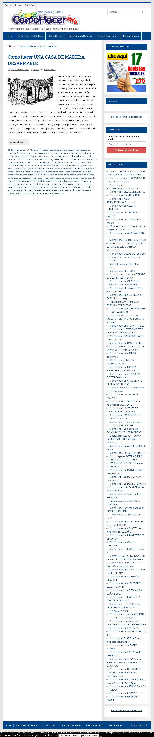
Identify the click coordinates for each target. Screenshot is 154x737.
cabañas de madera (58, 150)
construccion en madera (79, 181)
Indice (18, 5)
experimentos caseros (47, 187)
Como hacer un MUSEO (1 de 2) (126, 693)
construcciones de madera (20, 184)
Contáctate (29, 5)
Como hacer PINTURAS (122, 271)
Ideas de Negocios (108, 36)
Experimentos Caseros (80, 36)
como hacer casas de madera (78, 172)
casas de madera (70, 153)
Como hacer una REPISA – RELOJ (128, 325)
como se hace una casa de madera (56, 178)
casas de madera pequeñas (20, 159)
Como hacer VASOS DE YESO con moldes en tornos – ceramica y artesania (126, 257)
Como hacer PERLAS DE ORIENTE (128, 453)
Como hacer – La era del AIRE (126, 422)
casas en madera (26, 162)
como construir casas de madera (47, 168)
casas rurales (79, 162)
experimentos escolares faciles (31, 190)
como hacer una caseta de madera (23, 178)
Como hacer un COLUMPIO (124, 628)
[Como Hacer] (44, 24)
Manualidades (131, 36)
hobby (72, 190)
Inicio (9, 36)
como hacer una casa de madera (79, 175)
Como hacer (55, 36)
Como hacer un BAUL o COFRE (126, 343)
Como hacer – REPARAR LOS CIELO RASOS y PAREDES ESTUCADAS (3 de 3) (124, 607)
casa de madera (75, 150)
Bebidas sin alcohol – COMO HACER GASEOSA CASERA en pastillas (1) (124, 439)
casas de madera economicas (28, 156)
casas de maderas (73, 159)
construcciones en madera (45, 184)
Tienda (8, 5)
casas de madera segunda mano (49, 159)
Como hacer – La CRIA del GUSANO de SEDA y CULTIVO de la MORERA (125, 319)
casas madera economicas (60, 162)
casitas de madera (51, 165)
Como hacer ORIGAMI (121, 425)
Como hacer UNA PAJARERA (125, 195)
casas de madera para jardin (79, 156)
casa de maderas (29, 153)
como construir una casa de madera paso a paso (30, 172)
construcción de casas (26, 181)
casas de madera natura (54, 156)
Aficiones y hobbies (39, 150)
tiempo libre (60, 193)
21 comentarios (18, 150)
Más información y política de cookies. (81, 735)
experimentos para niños (57, 190)
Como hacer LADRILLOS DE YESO (128, 240)
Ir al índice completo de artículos (126, 117)
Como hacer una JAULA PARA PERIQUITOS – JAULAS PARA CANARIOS (124, 662)
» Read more (18, 142)
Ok (61, 735)
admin (36, 69)
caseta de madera (33, 165)
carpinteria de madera (30, 36)
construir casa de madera (69, 184)
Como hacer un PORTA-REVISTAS (128, 483)
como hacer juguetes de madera (22, 175)
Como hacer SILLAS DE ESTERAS (127, 192)
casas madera (41, 162)
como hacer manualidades (50, 175)
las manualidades (31, 193)
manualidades (47, 193)
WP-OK (145, 725)
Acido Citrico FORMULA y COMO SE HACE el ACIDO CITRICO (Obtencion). (126, 247)
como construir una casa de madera (79, 168)
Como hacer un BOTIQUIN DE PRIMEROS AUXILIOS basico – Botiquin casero (124, 673)
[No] (100, 736)
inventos (18, 193)
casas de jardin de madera (50, 153)
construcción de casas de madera (52, 181)
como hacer (58, 172)
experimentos (29, 187)
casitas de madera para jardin (73, 165)
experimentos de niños (68, 187)
